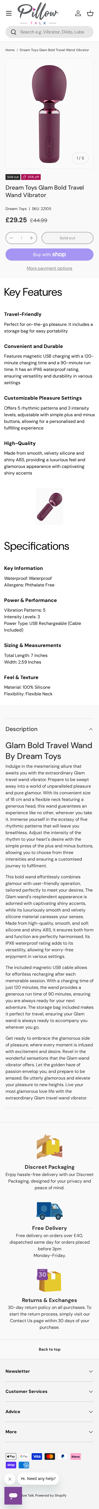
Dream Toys (16, 208)
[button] (90, 13)
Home (10, 50)
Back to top (50, 1349)
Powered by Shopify (51, 1495)
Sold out (67, 237)
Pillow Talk (26, 1495)
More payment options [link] (49, 268)
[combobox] (50, 32)
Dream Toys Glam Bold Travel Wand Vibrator (54, 50)
